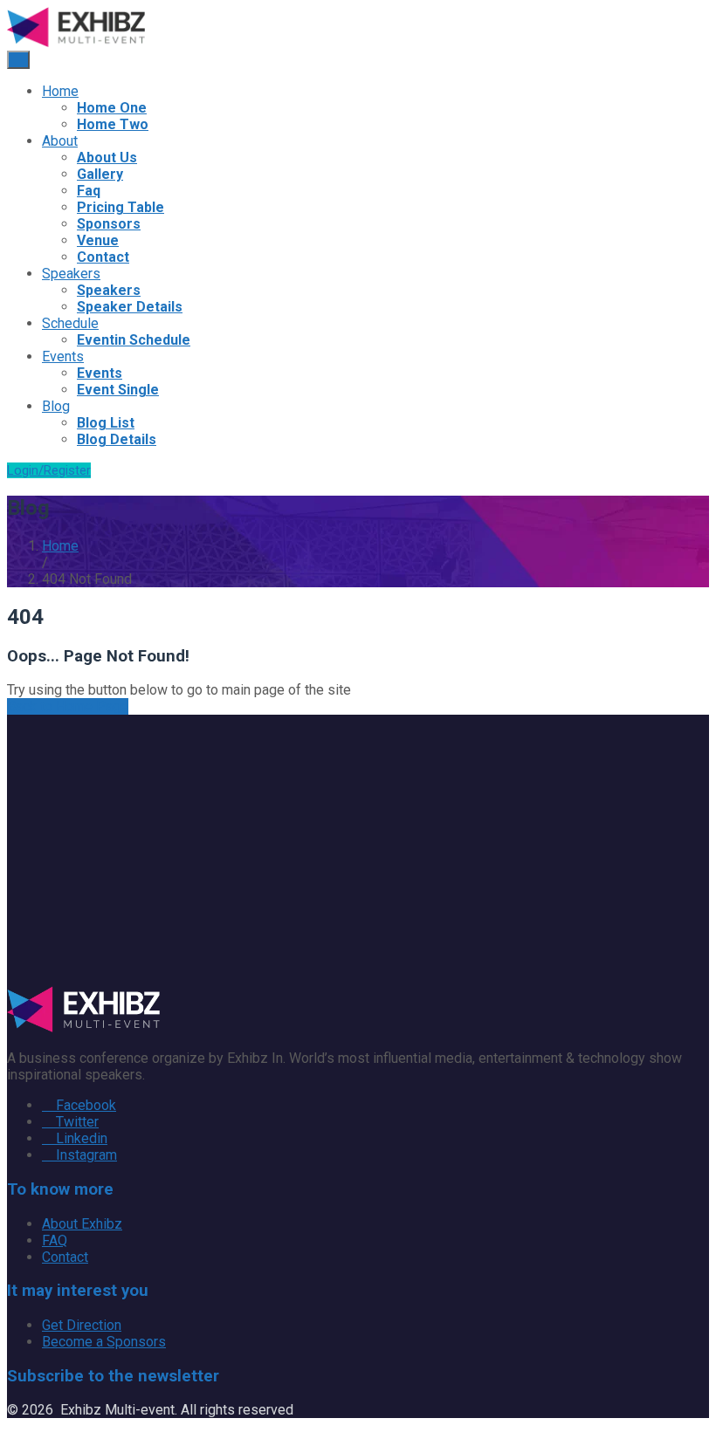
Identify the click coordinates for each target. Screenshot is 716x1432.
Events (63, 356)
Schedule (70, 323)
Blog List (105, 423)
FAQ (54, 1240)
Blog (56, 406)
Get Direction (81, 1325)
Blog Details (116, 439)
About (60, 141)
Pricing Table (120, 207)
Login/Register (49, 470)
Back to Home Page (67, 706)
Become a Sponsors (104, 1341)
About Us (107, 157)
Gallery (100, 174)
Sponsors (109, 224)
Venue (98, 240)
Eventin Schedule (133, 340)
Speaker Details (129, 306)
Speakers (71, 273)
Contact (103, 257)
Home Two (112, 124)
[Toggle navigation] (18, 60)
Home (60, 91)
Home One (112, 107)
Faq (88, 190)
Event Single (118, 389)
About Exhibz (82, 1224)
